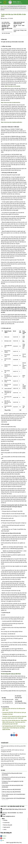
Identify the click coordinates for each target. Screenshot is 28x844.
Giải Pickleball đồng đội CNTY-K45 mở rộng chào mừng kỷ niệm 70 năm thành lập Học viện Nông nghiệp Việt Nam (14, 728)
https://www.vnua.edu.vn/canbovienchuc (10, 102)
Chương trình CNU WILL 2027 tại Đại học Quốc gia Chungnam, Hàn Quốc (12, 750)
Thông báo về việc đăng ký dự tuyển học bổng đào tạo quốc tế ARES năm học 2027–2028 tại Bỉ (13, 754)
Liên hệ (4, 829)
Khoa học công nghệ (7, 824)
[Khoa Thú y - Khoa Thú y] (15, 2)
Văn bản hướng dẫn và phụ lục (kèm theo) (11, 673)
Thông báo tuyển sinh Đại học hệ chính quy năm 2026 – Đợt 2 (13, 746)
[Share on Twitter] (14, 735)
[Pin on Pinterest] (16, 735)
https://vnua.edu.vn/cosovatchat (12, 86)
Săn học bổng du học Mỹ (12, 789)
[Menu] (1, 2)
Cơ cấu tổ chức (6, 822)
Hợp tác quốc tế (6, 827)
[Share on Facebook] (12, 735)
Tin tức (5, 6)
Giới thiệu (5, 820)
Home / (2, 6)
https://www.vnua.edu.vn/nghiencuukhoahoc (11, 122)
